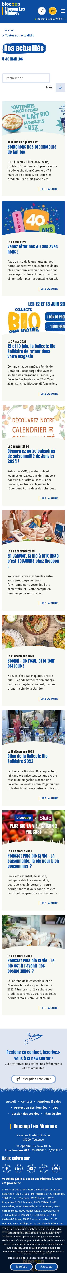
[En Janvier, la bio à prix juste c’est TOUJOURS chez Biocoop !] (33, 528)
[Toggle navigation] (63, 12)
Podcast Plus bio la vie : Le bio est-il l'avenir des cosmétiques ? (31, 965)
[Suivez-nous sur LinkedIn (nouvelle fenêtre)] (18, 1168)
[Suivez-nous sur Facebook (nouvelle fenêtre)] (6, 1168)
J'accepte (46, 1266)
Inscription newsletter (36, 1079)
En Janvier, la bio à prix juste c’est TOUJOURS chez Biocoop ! (33, 561)
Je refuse (21, 1266)
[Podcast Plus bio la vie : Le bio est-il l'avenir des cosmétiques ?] (33, 933)
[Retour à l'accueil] (11, 4)
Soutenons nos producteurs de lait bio (32, 149)
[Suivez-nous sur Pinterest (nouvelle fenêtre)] (55, 1168)
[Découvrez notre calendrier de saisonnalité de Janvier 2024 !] (33, 423)
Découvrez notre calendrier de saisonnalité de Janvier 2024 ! (32, 456)
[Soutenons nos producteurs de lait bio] (33, 119)
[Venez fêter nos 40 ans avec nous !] (33, 219)
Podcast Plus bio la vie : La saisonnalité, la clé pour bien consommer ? (33, 861)
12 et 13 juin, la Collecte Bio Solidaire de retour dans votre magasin (31, 351)
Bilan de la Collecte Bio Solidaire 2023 (28, 759)
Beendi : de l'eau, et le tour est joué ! (31, 663)
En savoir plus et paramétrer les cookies (33, 1257)
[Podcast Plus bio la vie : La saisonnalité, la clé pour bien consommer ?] (33, 828)
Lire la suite (50, 189)
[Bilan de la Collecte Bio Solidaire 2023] (33, 728)
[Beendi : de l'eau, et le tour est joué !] (33, 633)
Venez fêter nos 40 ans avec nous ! (33, 249)
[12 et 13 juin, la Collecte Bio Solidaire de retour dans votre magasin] (33, 318)
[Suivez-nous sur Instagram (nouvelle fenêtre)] (43, 1168)
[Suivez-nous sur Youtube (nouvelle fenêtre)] (31, 1168)
